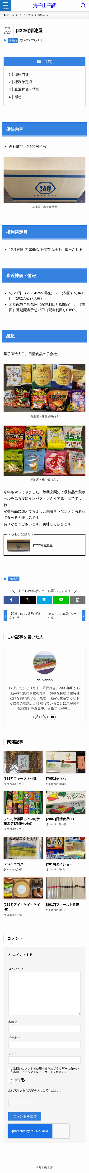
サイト (12, 1053)
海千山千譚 (44, 6)
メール (14, 1037)
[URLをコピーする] (77, 600)
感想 (18, 97)
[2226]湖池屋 (43, 545)
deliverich (45, 680)
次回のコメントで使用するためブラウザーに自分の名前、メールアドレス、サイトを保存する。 (46, 1070)
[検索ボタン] (83, 5)
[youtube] (53, 717)
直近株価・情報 (26, 89)
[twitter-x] (45, 717)
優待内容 (21, 74)
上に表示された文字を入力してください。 (35, 1090)
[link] (36, 717)
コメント (15, 968)
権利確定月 (23, 82)
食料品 (13, 40)
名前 (13, 1021)
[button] (11, 600)
